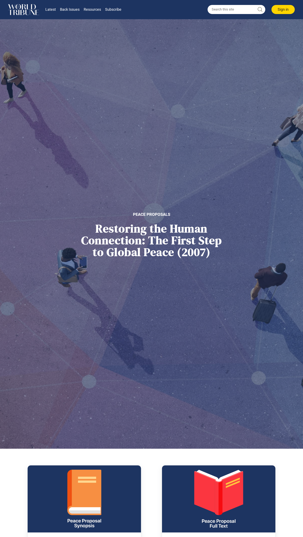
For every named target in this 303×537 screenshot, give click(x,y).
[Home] (23, 9)
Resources (92, 9)
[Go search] (259, 9)
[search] (236, 9)
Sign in (283, 9)
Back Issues (70, 9)
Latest (50, 9)
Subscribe (113, 9)
